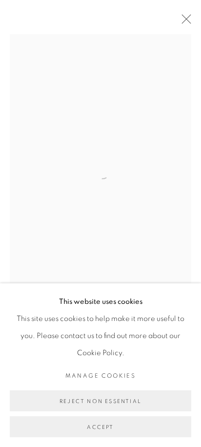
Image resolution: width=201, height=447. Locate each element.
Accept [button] (100, 427)
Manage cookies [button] (100, 376)
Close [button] (184, 22)
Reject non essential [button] (100, 401)
